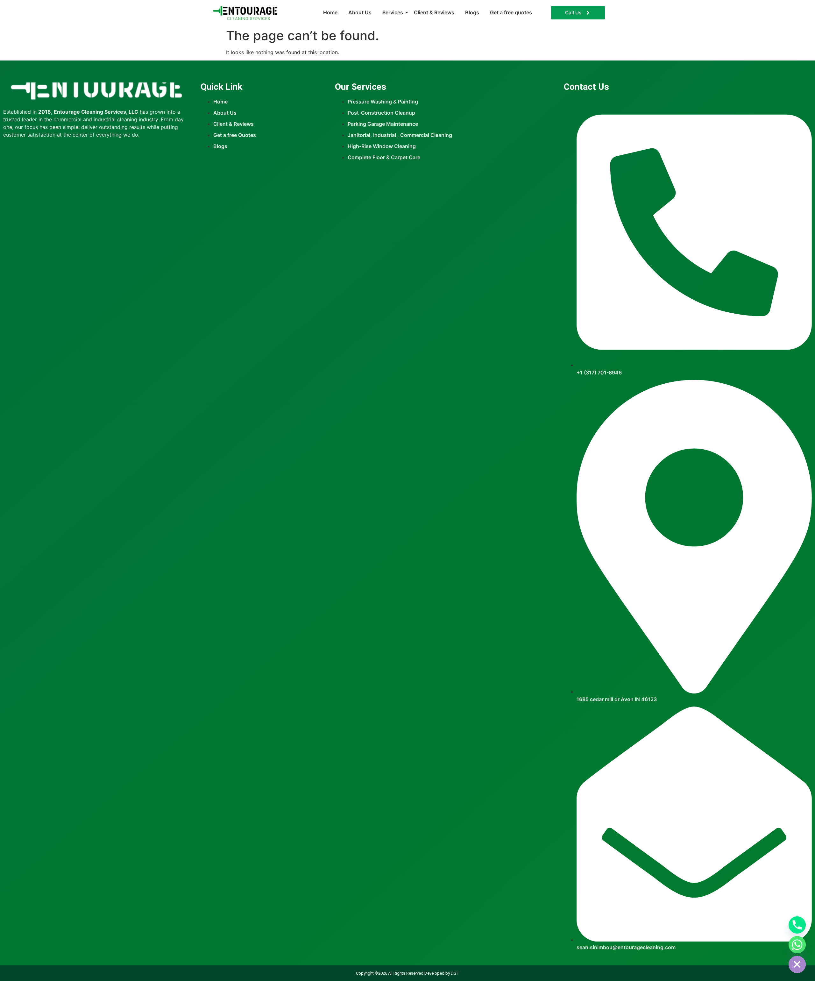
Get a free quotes (511, 12)
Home (330, 12)
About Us (360, 12)
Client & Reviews (434, 12)
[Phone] (797, 925)
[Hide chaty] (797, 964)
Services (392, 12)
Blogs (472, 12)
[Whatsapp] (797, 944)
